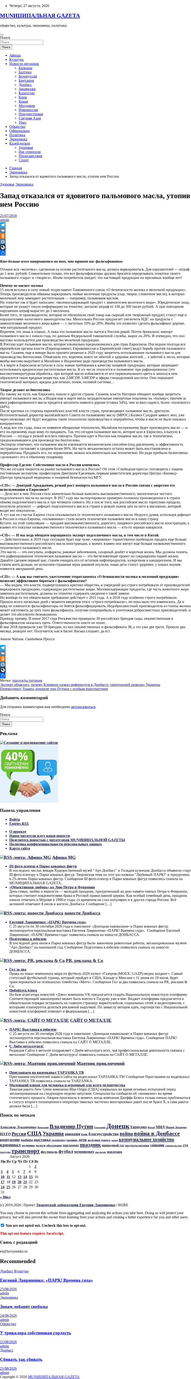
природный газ (113, 1145)
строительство (173, 1145)
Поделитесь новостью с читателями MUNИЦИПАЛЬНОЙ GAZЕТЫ (67, 840)
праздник (90, 1144)
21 (25, 1182)
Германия (100, 1127)
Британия (26, 80)
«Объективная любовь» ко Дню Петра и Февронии (52, 887)
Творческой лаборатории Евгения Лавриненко (75, 1205)
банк (84, 1134)
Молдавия (27, 106)
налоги (40, 1145)
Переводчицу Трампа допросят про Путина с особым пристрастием (54, 689)
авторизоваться (83, 707)
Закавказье (27, 89)
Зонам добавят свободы (24, 1306)
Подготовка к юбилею (27, 939)
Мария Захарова (176, 1127)
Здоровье (26, 147)
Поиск (5, 38)
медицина (28, 1145)
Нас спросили (30, 152)
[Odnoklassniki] (95, 236)
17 (2, 1182)
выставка (42, 1140)
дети (82, 1139)
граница (72, 1140)
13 (19, 1177)
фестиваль (49, 1152)
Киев (23, 97)
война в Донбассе (157, 1133)
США (34, 1133)
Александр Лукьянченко (18, 1127)
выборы (27, 1140)
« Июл (5, 1197)
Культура (16, 59)
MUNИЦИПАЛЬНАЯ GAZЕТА (40, 16)
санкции (157, 1145)
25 (8, 1187)
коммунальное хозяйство (146, 1139)
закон (114, 1140)
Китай (151, 1127)
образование (54, 1145)
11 (8, 1177)
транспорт (25, 1151)
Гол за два (17, 969)
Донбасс (25, 85)
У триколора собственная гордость (35, 1332)
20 (19, 1182)
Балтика (25, 72)
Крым (23, 101)
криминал (10, 1144)
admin (4, 220)
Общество (17, 127)
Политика (17, 135)
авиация (72, 1134)
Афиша (15, 55)
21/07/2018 (8, 216)
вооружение (10, 1140)
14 (25, 1177)
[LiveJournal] (95, 247)
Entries (19, 824)
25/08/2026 (8, 1289)
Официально (19, 131)
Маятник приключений (101, 1063)
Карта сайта (19, 848)
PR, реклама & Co (84, 960)
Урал (22, 122)
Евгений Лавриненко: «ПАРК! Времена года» (47, 922)
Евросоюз (138, 1127)
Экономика (18, 139)
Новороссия (28, 110)
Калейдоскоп (19, 143)
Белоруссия (28, 76)
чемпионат (84, 1151)
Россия (19, 1133)
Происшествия (30, 156)
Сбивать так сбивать (21, 1359)
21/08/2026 (8, 1342)
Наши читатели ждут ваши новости (39, 836)
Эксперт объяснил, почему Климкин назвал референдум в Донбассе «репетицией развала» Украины (80, 685)
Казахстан (27, 93)
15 (31, 1177)
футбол (65, 1151)
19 (14, 1182)
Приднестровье (31, 114)
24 (2, 1187)
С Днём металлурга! (26, 1046)
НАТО (5, 1134)
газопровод (58, 1140)
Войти (14, 819)
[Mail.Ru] (95, 241)
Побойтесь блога (23, 990)
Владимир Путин (71, 1126)
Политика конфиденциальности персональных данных (55, 844)
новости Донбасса (82, 913)
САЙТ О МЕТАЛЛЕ (91, 1020)
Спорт (24, 160)
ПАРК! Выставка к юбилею (32, 1029)
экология (100, 1152)
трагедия (5, 1152)
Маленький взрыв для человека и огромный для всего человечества (67, 1085)
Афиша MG (64, 857)
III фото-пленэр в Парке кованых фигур (43, 866)
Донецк (118, 1126)
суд (185, 1145)
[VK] (95, 230)
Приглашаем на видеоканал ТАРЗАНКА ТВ (46, 1072)
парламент (71, 1145)
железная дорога (99, 1140)
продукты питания (27, 680)
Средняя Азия (30, 118)
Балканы (25, 68)
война (126, 1133)
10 (2, 1177)
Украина (53, 1133)
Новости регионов (24, 64)
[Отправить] (95, 253)
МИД (160, 1127)
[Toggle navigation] (2, 34)
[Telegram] (95, 225)
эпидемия (114, 1152)
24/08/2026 (8, 1316)
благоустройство (104, 1134)
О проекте (17, 831)
